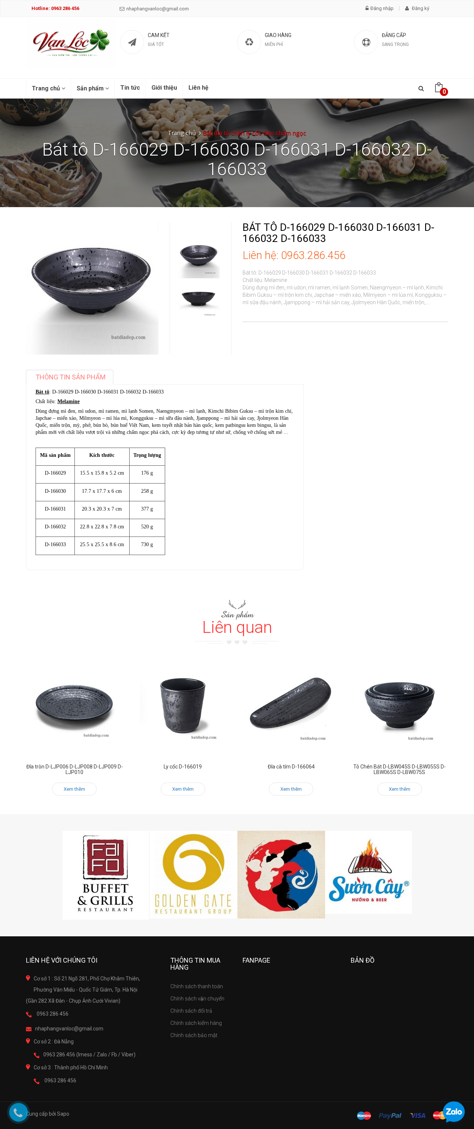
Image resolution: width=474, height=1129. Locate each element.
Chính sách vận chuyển (197, 999)
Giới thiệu (164, 87)
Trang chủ (46, 88)
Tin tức (130, 87)
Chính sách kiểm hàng (196, 1023)
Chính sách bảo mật (193, 1035)
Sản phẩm (91, 88)
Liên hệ (198, 87)
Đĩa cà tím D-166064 (291, 767)
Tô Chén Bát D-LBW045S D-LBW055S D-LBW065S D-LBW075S (399, 769)
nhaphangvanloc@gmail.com (157, 8)
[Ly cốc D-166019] (183, 706)
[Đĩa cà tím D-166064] (291, 706)
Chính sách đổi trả (191, 1011)
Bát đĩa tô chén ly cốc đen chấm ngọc (254, 133)
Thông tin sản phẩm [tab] (71, 377)
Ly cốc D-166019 (183, 767)
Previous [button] (199, 214)
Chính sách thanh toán (196, 986)
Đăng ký (420, 8)
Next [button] (199, 309)
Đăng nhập (382, 8)
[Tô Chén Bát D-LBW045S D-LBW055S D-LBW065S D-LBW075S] (399, 706)
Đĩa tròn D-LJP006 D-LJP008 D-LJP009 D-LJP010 (74, 769)
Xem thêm (74, 789)
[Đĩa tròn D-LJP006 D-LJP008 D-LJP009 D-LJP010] (74, 706)
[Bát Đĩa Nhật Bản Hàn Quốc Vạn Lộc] (71, 43)
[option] (199, 258)
